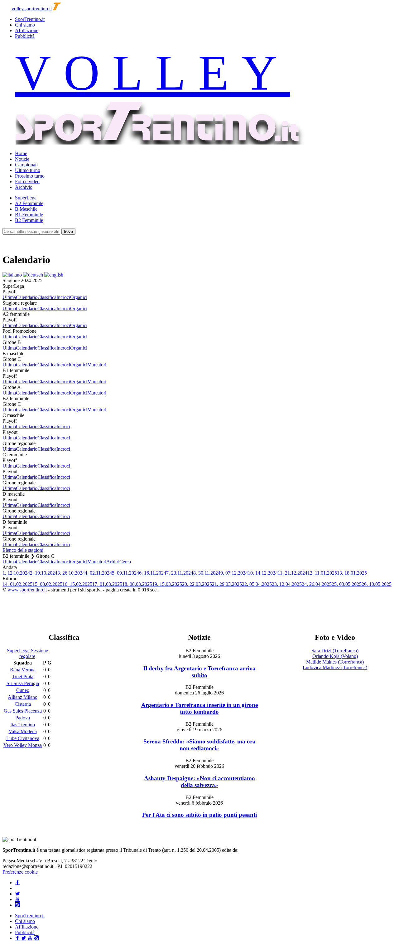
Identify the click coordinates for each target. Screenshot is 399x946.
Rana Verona (23, 669)
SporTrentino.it (30, 19)
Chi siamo (25, 24)
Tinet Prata (22, 676)
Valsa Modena (23, 731)
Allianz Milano (22, 697)
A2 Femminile (29, 203)
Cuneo (22, 690)
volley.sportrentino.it (32, 8)
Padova (22, 717)
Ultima (9, 297)
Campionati (26, 164)
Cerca (125, 561)
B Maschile (26, 209)
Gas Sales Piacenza (23, 710)
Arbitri (112, 561)
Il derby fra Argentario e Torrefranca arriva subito (199, 672)
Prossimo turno (30, 176)
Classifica (46, 297)
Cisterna (23, 704)
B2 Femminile (29, 220)
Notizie (22, 159)
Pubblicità (25, 36)
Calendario (26, 297)
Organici (78, 297)
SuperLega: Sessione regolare (27, 653)
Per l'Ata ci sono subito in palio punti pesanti (199, 814)
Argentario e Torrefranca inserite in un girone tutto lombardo (199, 708)
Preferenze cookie (20, 872)
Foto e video (27, 181)
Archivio (23, 187)
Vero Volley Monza (22, 745)
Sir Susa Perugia (23, 683)
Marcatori (96, 364)
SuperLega (25, 197)
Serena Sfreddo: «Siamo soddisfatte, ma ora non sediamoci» (199, 745)
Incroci (63, 297)
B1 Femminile (29, 214)
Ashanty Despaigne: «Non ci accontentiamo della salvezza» (199, 781)
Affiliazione (26, 30)
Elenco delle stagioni (22, 550)
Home (21, 153)
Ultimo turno (27, 170)
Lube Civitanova (22, 738)
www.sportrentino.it (27, 589)
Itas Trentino (22, 724)
